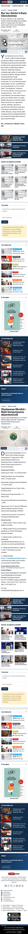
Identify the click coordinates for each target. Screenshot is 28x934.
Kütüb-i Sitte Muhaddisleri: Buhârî (18, 252)
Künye (25, 910)
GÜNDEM (15, 272)
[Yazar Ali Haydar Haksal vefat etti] (21, 645)
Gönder (4, 222)
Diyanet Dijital (6, 905)
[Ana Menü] (25, 2)
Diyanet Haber (5, 6)
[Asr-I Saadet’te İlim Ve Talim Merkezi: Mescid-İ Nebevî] (7, 179)
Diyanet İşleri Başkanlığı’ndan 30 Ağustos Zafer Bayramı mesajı (19, 283)
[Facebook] (8, 886)
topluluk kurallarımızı (15, 227)
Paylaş (4, 51)
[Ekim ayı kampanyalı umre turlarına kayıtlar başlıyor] (7, 658)
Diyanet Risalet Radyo (8, 908)
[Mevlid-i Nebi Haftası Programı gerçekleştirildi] (7, 645)
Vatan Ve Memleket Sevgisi (18, 291)
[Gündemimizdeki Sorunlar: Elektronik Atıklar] (21, 179)
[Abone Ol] (26, 51)
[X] (11, 886)
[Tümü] (26, 245)
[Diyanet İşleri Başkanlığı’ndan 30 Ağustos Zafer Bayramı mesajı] (7, 630)
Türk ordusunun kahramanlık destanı (19, 275)
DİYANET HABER (17, 279)
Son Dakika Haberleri (8, 901)
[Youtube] (17, 886)
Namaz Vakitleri (7, 894)
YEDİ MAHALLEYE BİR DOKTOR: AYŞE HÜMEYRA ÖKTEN (20, 268)
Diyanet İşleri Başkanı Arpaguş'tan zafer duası (18, 260)
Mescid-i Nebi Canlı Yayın (9, 910)
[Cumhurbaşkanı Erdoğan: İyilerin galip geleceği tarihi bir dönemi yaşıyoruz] (21, 630)
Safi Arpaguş (16, 256)
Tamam (19, 932)
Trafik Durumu (6, 895)
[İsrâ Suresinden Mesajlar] (21, 193)
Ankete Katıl (6, 400)
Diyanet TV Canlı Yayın (17, 905)
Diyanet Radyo (6, 907)
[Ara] (23, 2)
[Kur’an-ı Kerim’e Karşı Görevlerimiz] (14, 41)
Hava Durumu (6, 892)
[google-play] (14, 919)
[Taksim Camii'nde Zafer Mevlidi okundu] (21, 658)
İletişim (19, 910)
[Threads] (22, 886)
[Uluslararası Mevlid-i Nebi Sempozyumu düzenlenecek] (14, 438)
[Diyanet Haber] (7, 2)
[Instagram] (14, 886)
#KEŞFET (15, 264)
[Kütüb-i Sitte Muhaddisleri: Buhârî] (7, 167)
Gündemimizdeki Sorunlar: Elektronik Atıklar (20, 186)
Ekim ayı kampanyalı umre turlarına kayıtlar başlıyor (6, 665)
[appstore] (14, 915)
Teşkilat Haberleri (17, 6)
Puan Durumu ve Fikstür (9, 897)
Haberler (3, 10)
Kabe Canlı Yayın (20, 908)
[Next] (5, 886)
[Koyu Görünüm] (21, 2)
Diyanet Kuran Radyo (17, 907)
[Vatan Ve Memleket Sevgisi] (21, 167)
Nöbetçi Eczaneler (8, 890)
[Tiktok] (19, 886)
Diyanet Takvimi (12, 10)
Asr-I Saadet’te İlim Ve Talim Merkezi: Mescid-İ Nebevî (6, 186)
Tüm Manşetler (7, 899)
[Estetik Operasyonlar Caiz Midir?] (7, 193)
